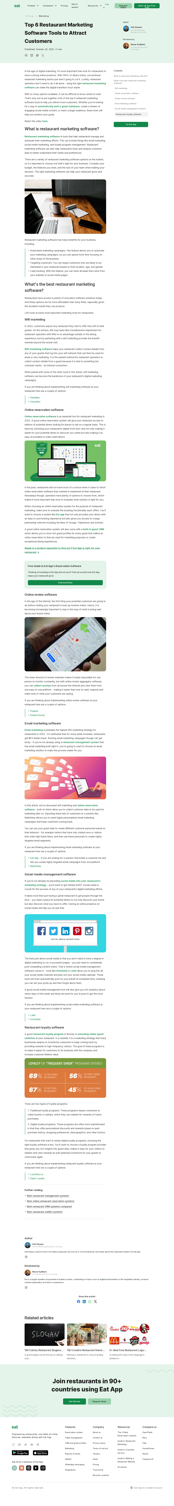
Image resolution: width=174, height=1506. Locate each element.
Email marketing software (125, 103)
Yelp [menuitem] (144, 1443)
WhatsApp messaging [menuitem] (74, 1464)
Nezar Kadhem (138, 44)
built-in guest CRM (93, 529)
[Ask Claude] (21, 1468)
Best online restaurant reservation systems (50, 1201)
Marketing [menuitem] (69, 1448)
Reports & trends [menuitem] (72, 1454)
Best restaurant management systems (48, 1195)
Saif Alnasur (136, 27)
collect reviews (42, 685)
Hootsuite (61, 970)
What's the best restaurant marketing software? (130, 81)
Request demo (99, 1401)
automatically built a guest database (59, 106)
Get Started (74, 1401)
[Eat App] (17, 5)
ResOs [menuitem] (145, 1454)
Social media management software (130, 109)
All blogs (30, 16)
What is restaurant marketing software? (131, 76)
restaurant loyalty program (48, 1034)
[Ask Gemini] (35, 1468)
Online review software (125, 98)
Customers (48, 6)
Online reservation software (40, 416)
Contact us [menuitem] (97, 1438)
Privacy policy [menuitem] (99, 1443)
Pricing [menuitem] (96, 1464)
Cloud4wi (35, 401)
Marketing (44, 16)
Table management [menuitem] (73, 1438)
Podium (34, 711)
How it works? (75, 5)
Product (31, 6)
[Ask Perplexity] (28, 1468)
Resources (93, 6)
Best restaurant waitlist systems (45, 1211)
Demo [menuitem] (95, 1459)
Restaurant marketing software (42, 136)
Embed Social (37, 715)
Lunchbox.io (36, 1174)
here (45, 121)
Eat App (34, 858)
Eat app (60, 514)
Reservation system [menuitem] (74, 1432)
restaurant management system (81, 742)
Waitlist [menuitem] (68, 1459)
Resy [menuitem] (144, 1438)
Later (74, 970)
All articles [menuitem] (122, 1467)
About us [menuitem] (97, 1432)
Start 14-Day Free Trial (146, 6)
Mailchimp (35, 866)
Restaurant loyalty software (128, 114)
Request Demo (123, 6)
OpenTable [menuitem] (147, 1432)
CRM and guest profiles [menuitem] (75, 1443)
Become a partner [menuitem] (101, 1475)
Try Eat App (130, 124)
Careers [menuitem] (96, 1454)
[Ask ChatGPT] (14, 1468)
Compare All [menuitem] (147, 1459)
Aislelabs (35, 397)
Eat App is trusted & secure (148, 1487)
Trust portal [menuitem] (98, 1470)
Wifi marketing (121, 88)
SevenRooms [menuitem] (148, 1448)
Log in (106, 6)
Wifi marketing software (38, 349)
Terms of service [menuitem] (100, 1448)
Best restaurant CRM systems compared (49, 1206)
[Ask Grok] (42, 1468)
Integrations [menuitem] (70, 1470)
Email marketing (34, 730)
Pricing (64, 6)
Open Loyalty (37, 1178)
